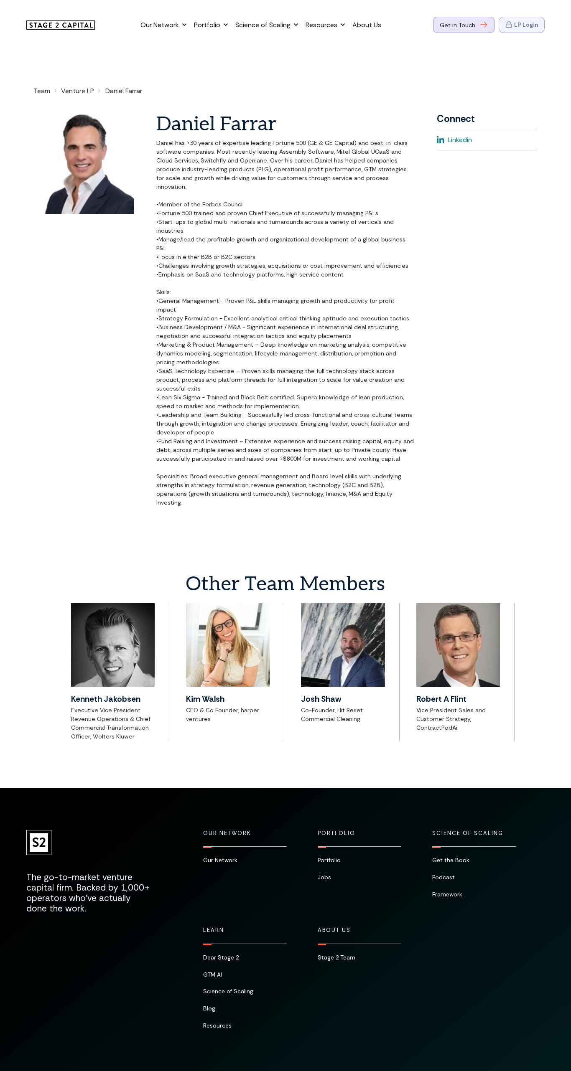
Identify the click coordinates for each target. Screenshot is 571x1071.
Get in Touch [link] (457, 25)
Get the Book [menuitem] (450, 860)
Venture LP (77, 90)
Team (41, 90)
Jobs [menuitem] (324, 877)
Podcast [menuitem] (443, 877)
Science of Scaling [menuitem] (467, 833)
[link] (60, 24)
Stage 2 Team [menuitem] (336, 957)
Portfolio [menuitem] (336, 833)
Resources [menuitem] (217, 1025)
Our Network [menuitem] (227, 833)
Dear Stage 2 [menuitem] (221, 957)
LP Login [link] (526, 24)
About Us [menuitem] (334, 930)
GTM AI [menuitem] (212, 974)
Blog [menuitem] (209, 1008)
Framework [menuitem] (447, 894)
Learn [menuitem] (213, 930)
